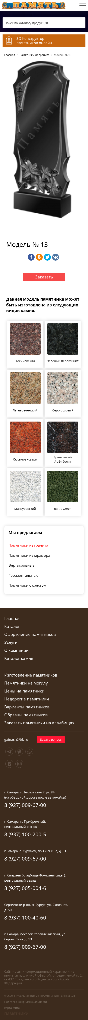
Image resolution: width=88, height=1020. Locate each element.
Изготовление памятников (30, 675)
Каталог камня (18, 658)
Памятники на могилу (26, 683)
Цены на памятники (24, 691)
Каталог (12, 626)
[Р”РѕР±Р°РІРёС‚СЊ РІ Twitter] (47, 257)
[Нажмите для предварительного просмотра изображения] (44, 144)
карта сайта (12, 1008)
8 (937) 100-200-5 (25, 834)
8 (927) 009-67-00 (25, 804)
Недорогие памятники (26, 699)
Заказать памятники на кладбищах (39, 723)
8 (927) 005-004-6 (25, 888)
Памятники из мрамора (29, 555)
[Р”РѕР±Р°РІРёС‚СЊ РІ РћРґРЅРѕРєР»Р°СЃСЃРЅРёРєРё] (39, 257)
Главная (12, 618)
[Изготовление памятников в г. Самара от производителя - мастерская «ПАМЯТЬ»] (34, 5)
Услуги (11, 642)
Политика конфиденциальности (25, 1002)
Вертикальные (22, 565)
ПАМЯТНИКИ (16, 1013)
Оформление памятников (30, 634)
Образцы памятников (26, 715)
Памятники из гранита (28, 545)
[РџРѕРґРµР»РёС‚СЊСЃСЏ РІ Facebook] (31, 257)
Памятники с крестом (27, 585)
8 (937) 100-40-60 (25, 917)
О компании (16, 650)
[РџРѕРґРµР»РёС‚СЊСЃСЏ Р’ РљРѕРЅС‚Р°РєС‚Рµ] (55, 257)
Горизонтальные (23, 575)
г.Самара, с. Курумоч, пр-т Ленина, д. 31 (35, 851)
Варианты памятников (27, 707)
